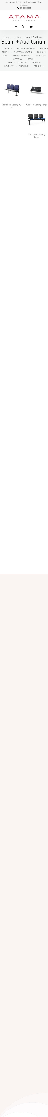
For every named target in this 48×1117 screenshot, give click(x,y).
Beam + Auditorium (26, 48)
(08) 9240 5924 (25, 8)
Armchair (7, 48)
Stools (37, 66)
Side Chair (23, 66)
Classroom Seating (23, 52)
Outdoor (22, 62)
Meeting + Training (21, 55)
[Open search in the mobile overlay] (22, 26)
